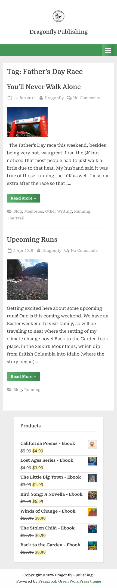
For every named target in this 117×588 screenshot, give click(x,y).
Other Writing (58, 211)
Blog (17, 211)
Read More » (25, 199)
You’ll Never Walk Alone (44, 87)
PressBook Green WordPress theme (69, 581)
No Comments (86, 98)
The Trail (15, 218)
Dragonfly (54, 97)
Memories (33, 211)
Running (82, 211)
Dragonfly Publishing (58, 32)
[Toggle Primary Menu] (108, 50)
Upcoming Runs (32, 239)
